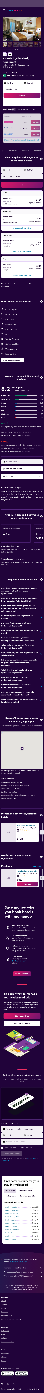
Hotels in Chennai (11, 1213)
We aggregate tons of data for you (18, 1272)
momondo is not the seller (15, 1268)
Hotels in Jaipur (10, 1220)
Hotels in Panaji (10, 1239)
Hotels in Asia (19, 1285)
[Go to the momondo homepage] (15, 10)
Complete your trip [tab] (27, 1196)
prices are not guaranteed (18, 1261)
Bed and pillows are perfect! (16, 432)
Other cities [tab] (10, 1191)
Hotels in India (31, 1285)
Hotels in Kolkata (10, 1226)
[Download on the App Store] (21, 1373)
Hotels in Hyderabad (28, 1287)
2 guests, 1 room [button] (12, 89)
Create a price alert (19, 961)
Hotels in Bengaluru (11, 1217)
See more (37, 866)
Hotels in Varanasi (10, 1233)
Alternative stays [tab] (25, 1191)
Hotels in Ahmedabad (12, 1230)
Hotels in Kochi (10, 1236)
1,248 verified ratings (26, 75)
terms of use (31, 1158)
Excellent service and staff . (15, 435)
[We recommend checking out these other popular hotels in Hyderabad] (41, 815)
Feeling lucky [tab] (11, 1196)
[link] (27, 884)
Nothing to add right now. (15, 451)
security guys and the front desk (17, 448)
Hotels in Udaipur (10, 1223)
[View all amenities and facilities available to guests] (41, 301)
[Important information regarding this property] (41, 516)
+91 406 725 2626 (10, 72)
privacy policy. (5, 1160)
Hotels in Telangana (12, 1287)
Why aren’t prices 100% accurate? (18, 1276)
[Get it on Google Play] (7, 1373)
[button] (4, 10)
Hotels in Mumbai (10, 1207)
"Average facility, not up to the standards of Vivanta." (21, 428)
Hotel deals (9, 1285)
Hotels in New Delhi (11, 1210)
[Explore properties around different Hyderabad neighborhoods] (41, 857)
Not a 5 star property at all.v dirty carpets (20, 445)
